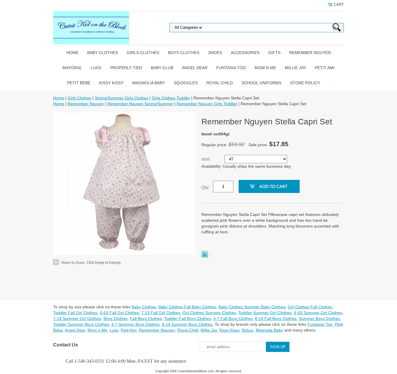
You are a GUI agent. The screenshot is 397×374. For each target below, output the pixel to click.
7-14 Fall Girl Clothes (160, 312)
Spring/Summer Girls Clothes (121, 98)
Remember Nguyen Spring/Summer (140, 103)
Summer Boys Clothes (319, 318)
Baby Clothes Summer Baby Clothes (252, 307)
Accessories (245, 52)
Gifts (274, 52)
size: (206, 158)
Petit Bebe (78, 82)
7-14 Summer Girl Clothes (77, 318)
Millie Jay (295, 67)
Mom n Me (265, 67)
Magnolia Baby (148, 82)
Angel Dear (195, 67)
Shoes (215, 52)
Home (72, 52)
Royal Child (219, 82)
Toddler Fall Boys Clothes (187, 318)
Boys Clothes (183, 52)
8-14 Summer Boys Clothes (187, 324)
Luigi (96, 67)
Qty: (205, 187)
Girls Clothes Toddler (171, 98)
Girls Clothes (143, 52)
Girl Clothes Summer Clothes (209, 312)
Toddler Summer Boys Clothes (81, 324)
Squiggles (186, 82)
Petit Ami (325, 67)
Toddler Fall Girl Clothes (75, 312)
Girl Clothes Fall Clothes (310, 307)
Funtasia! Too (319, 324)
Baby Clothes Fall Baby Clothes (187, 307)
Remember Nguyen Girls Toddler (207, 103)
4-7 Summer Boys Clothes (135, 324)
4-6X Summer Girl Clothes (318, 312)
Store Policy (305, 82)
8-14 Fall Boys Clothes (275, 318)
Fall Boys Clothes (146, 318)
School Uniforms (261, 82)
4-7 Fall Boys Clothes (233, 318)
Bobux (247, 330)
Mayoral (72, 67)
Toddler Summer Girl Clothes (265, 312)
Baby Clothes (102, 52)
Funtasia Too (231, 67)
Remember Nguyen (310, 52)
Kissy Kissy (111, 82)
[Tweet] (204, 256)
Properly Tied (126, 67)
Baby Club (162, 67)
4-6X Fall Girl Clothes (119, 312)
